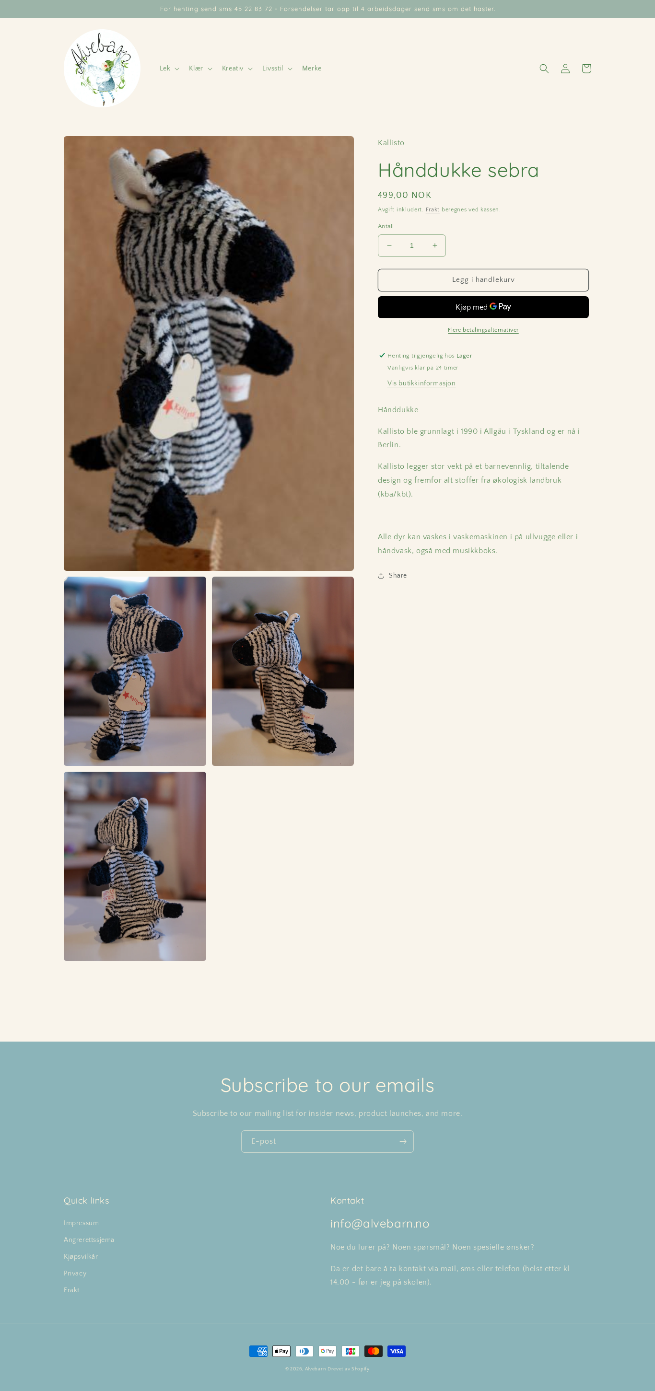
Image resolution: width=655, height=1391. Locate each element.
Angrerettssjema (89, 1240)
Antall (386, 226)
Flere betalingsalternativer (483, 329)
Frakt (433, 210)
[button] (169, 68)
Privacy (75, 1273)
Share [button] (398, 576)
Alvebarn (315, 1369)
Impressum (81, 1223)
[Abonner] (402, 1141)
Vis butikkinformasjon (421, 383)
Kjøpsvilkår (81, 1257)
